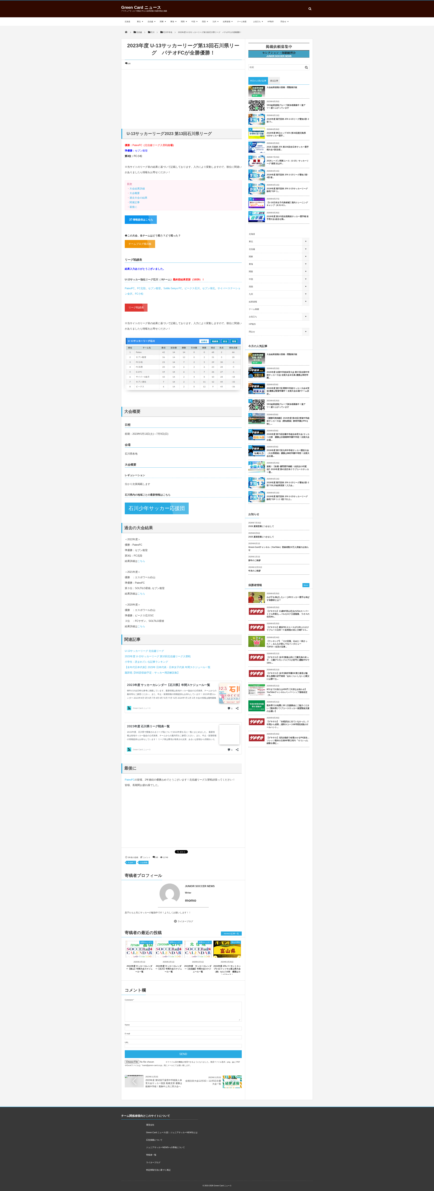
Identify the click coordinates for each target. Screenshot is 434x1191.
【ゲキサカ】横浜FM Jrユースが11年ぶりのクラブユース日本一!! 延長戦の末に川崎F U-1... (288, 628)
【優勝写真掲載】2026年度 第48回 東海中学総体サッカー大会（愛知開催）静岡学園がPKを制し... (288, 421)
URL (127, 1042)
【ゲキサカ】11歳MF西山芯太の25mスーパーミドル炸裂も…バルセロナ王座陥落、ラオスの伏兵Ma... (288, 614)
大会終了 (131, 862)
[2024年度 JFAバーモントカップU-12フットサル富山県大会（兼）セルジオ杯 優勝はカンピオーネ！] (227, 955)
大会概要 (135, 193)
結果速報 (226, 22)
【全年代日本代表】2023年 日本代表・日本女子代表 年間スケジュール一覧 (167, 667)
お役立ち (257, 22)
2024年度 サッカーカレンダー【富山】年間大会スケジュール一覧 (139, 969)
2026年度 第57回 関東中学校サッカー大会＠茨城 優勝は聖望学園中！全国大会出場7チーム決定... (288, 391)
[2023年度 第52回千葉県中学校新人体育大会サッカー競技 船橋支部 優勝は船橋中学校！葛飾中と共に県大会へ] (134, 1076)
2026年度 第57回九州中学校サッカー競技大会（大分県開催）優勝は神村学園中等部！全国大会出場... (288, 453)
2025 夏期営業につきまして (261, 537)
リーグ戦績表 (136, 307)
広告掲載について (154, 1140)
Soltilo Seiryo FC (172, 288)
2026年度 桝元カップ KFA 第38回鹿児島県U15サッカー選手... (286, 134)
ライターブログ (185, 921)
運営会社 (150, 1125)
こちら (141, 561)
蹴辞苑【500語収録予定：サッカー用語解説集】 (152, 672)
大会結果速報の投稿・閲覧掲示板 (282, 87)
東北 (139, 22)
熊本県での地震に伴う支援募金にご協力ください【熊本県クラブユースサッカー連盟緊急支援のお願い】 (288, 708)
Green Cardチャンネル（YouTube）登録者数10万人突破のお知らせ (278, 548)
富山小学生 (235, 942)
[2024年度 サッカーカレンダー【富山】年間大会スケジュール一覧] (139, 955)
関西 (183, 22)
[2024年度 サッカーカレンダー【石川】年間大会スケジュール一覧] (169, 955)
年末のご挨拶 (254, 571)
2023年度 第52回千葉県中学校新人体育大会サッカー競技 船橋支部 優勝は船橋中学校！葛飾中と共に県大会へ (163, 1083)
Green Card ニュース (141, 7)
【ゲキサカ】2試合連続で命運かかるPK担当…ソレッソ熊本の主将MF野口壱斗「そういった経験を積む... (288, 740)
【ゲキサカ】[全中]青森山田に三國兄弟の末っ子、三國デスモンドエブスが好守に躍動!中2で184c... (288, 660)
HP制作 (271, 22)
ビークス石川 (192, 288)
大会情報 (143, 862)
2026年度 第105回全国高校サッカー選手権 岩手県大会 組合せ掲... (288, 217)
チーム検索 (241, 22)
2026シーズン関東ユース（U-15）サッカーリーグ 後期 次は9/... (288, 162)
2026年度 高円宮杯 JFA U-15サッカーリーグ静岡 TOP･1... (287, 190)
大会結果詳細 (137, 188)
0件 (129, 64)
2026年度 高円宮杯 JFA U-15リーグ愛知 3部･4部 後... (287, 176)
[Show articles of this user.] (154, 893)
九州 (214, 22)
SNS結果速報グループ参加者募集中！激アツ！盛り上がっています (286, 106)
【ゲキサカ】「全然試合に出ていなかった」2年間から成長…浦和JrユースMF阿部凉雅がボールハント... (288, 724)
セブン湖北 (208, 288)
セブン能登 (141, 150)
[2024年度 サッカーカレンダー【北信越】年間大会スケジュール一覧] (198, 955)
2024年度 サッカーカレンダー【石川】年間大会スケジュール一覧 (168, 969)
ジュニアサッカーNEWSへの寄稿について (165, 1147)
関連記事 (135, 202)
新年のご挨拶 (254, 560)
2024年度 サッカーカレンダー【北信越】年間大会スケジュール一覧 (197, 969)
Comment (129, 1000)
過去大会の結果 (138, 197)
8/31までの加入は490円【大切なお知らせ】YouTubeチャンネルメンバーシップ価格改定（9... (287, 692)
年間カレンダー (146, 942)
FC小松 (138, 156)
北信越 (150, 22)
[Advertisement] (183, 98)
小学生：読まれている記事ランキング (146, 661)
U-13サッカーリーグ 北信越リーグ (144, 650)
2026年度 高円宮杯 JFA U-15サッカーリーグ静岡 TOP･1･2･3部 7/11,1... (287, 498)
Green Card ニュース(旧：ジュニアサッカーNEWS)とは (172, 1132)
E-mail (127, 1034)
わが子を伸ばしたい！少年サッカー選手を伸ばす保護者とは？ (288, 598)
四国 (204, 22)
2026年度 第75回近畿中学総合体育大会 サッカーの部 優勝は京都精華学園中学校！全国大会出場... (288, 437)
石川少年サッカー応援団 (157, 508)
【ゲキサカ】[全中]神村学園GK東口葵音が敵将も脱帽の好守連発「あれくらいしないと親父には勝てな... (288, 676)
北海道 (127, 22)
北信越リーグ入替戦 (156, 145)
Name (127, 1025)
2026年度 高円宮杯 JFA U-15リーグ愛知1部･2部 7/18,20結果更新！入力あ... (288, 484)
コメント (146, 857)
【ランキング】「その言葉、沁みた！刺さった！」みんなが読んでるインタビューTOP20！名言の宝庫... (287, 644)
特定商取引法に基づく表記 (158, 1170)
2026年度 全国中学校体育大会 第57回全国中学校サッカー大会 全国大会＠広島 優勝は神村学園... (288, 375)
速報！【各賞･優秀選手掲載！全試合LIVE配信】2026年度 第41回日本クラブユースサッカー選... (288, 469)
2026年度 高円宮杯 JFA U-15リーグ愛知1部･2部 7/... (288, 120)
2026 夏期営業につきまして (261, 526)
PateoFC (137, 145)
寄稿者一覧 (151, 1155)
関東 (162, 22)
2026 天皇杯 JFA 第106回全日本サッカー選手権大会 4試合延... (288, 148)
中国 (193, 22)
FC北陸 (141, 288)
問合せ (283, 22)
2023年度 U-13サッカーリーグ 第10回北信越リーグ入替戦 (158, 656)
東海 (172, 22)
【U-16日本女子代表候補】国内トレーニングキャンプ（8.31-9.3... (287, 204)
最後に (133, 206)
